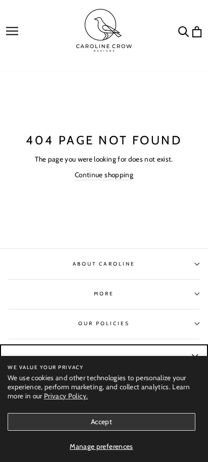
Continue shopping (104, 175)
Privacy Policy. (66, 396)
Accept (101, 422)
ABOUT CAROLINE (104, 264)
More (104, 293)
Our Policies (104, 323)
